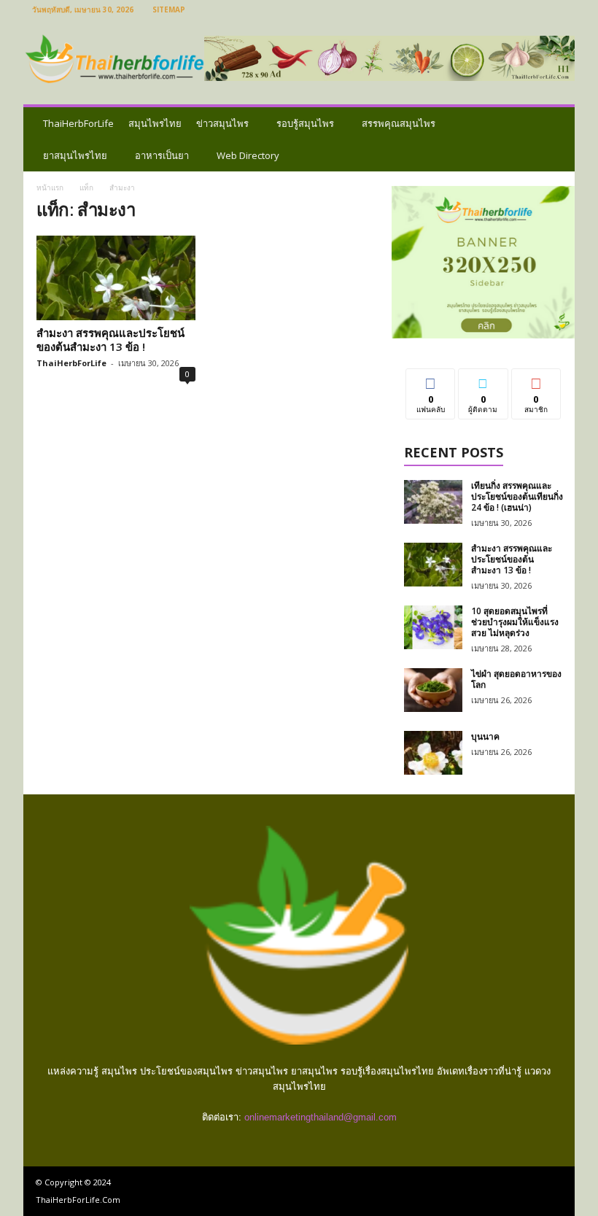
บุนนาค (485, 736)
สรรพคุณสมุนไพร (398, 123)
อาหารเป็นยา (162, 155)
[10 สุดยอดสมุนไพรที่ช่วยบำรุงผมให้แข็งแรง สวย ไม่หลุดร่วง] (433, 627)
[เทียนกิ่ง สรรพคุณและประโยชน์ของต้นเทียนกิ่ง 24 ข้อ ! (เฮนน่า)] (433, 502)
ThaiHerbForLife (78, 123)
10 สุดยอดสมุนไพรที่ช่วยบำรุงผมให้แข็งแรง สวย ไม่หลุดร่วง (515, 622)
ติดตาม (483, 379)
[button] (553, 139)
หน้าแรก (49, 187)
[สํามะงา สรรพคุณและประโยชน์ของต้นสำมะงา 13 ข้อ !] (115, 278)
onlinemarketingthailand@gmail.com (320, 1117)
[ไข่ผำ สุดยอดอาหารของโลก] (433, 690)
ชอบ (430, 379)
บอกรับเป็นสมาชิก (536, 385)
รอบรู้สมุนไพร (305, 123)
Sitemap (168, 9)
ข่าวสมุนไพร (222, 123)
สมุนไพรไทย (155, 123)
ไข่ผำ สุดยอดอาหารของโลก (516, 679)
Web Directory (248, 155)
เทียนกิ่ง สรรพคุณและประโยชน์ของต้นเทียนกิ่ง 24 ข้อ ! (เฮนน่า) (517, 496)
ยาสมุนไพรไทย (75, 155)
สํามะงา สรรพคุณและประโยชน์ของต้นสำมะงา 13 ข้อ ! (110, 339)
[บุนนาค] (433, 753)
